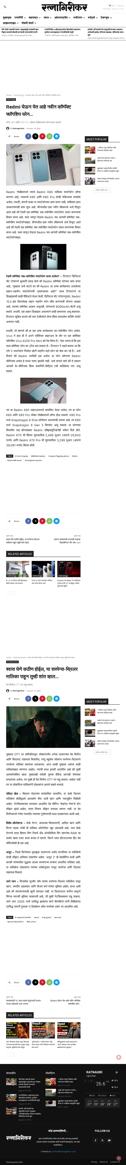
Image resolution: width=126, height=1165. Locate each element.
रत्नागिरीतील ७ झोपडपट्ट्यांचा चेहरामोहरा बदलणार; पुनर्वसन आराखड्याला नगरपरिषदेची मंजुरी (63, 30)
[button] (5, 6)
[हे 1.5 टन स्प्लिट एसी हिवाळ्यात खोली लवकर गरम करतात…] (17, 569)
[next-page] (13, 593)
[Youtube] (109, 1140)
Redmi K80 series (14, 460)
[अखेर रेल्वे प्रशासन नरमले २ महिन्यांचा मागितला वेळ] (90, 160)
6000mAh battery (38, 456)
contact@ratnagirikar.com (63, 1151)
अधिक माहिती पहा (101, 190)
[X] (35, 136)
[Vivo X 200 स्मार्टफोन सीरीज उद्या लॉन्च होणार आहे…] (43, 569)
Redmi (74, 456)
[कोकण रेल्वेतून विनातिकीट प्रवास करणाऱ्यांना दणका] (90, 181)
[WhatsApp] (49, 136)
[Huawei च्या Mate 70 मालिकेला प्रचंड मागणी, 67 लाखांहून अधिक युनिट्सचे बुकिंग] (69, 569)
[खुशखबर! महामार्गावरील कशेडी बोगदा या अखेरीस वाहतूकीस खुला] (90, 170)
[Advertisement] (63, 65)
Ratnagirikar (18, 128)
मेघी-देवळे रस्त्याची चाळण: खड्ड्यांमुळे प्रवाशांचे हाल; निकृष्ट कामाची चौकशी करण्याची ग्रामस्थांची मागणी (20, 30)
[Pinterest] (42, 136)
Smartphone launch (33, 460)
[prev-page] (8, 593)
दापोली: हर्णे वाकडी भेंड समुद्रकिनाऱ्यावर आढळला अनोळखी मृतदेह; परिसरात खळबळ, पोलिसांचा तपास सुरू (106, 32)
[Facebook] (28, 136)
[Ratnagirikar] (8, 128)
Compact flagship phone (58, 456)
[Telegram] (56, 136)
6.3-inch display (21, 456)
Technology (19, 95)
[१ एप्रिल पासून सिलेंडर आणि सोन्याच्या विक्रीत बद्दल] (90, 150)
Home (9, 95)
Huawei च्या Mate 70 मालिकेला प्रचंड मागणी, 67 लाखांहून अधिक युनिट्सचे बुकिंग (68, 583)
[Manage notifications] (118, 1158)
